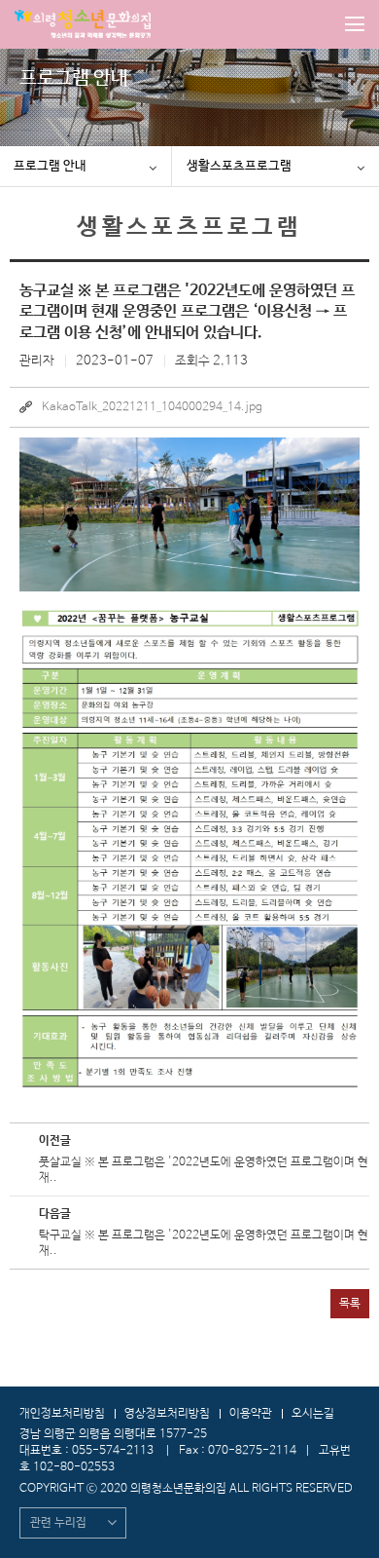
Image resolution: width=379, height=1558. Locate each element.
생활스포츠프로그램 (239, 166)
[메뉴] (354, 24)
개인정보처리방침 (62, 1414)
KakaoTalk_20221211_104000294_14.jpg (152, 407)
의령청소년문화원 (83, 24)
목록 (350, 1303)
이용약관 (250, 1414)
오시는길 (313, 1414)
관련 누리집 (58, 1523)
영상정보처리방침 (167, 1414)
